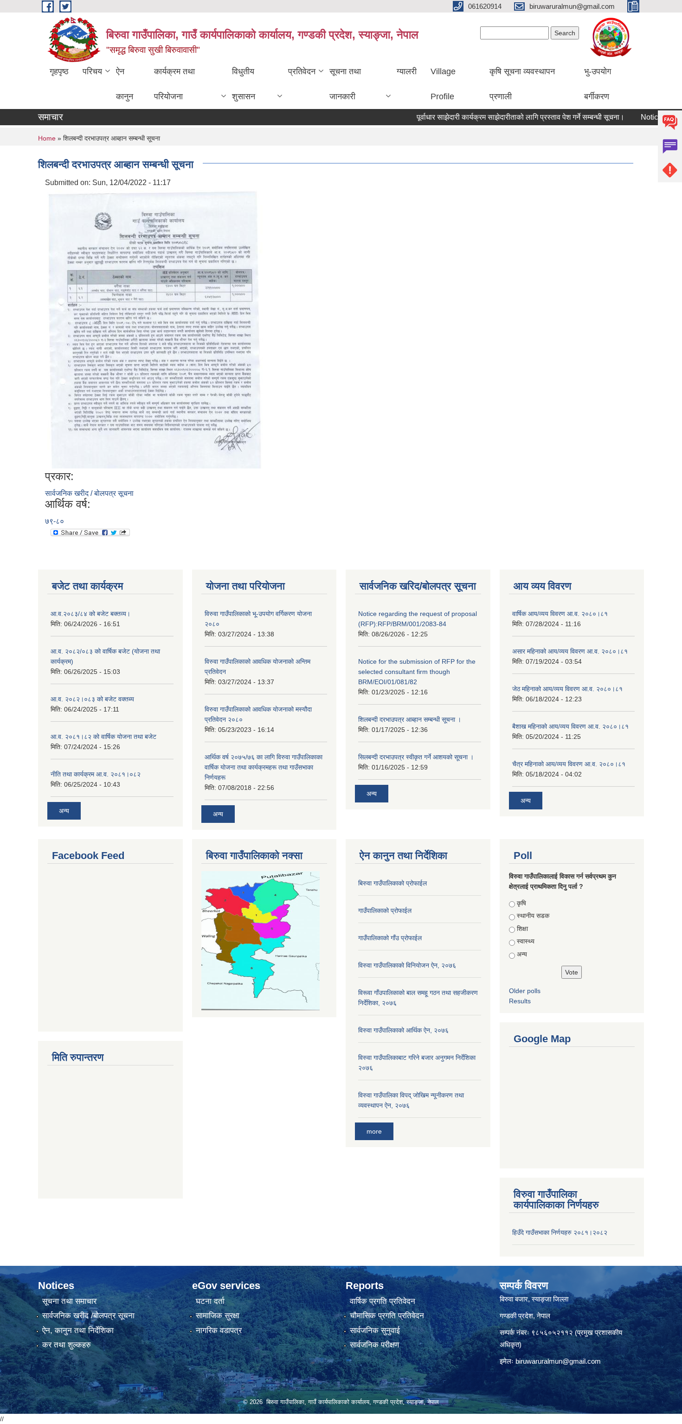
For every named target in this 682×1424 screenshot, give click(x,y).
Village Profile (443, 84)
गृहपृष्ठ (59, 71)
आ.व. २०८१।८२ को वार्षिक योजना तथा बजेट (103, 736)
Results (520, 1001)
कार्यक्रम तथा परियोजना (174, 84)
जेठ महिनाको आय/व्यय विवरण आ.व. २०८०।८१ (567, 689)
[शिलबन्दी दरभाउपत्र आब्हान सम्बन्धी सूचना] (155, 329)
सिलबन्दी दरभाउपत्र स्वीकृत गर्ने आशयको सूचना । (416, 757)
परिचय (92, 71)
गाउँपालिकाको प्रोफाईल (385, 910)
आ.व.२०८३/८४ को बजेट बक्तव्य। (90, 613)
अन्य (64, 811)
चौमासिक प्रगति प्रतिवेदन (387, 1315)
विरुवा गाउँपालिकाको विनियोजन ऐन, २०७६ (407, 965)
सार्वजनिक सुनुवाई (375, 1330)
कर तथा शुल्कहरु (66, 1345)
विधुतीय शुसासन (243, 84)
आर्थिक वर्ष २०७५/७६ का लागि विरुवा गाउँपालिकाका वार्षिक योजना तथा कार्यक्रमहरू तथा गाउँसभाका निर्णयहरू (263, 767)
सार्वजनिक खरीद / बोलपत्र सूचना (89, 493)
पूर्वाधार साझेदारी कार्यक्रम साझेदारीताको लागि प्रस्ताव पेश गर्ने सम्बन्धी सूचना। (501, 117)
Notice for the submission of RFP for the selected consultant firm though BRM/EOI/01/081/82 (417, 672)
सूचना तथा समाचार (69, 1301)
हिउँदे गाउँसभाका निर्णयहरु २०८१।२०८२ (559, 1232)
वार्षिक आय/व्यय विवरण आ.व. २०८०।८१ (560, 613)
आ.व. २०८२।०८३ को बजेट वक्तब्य (92, 699)
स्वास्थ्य (525, 941)
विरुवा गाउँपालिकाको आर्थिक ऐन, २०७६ (403, 1030)
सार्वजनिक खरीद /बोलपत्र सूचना (88, 1315)
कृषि (521, 903)
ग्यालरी (407, 71)
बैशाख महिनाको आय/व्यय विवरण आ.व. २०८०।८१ (570, 726)
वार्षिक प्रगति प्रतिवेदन (382, 1301)
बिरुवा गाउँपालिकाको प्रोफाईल (392, 883)
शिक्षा (522, 928)
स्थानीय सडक (533, 915)
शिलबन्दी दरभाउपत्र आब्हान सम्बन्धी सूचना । (409, 719)
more (374, 1131)
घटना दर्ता (210, 1301)
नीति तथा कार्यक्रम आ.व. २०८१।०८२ (96, 774)
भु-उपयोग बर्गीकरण (597, 84)
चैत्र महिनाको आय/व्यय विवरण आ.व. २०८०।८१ (568, 764)
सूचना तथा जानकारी (345, 84)
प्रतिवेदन (301, 71)
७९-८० (54, 521)
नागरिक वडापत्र (219, 1330)
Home (47, 138)
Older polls (524, 990)
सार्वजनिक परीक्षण (374, 1345)
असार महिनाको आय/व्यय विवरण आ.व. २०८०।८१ (570, 651)
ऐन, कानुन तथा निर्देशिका (78, 1330)
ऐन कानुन (124, 84)
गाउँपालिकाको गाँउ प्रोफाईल (390, 938)
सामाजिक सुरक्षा (217, 1315)
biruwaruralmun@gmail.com (558, 1361)
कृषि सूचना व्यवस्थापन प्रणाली (522, 84)
